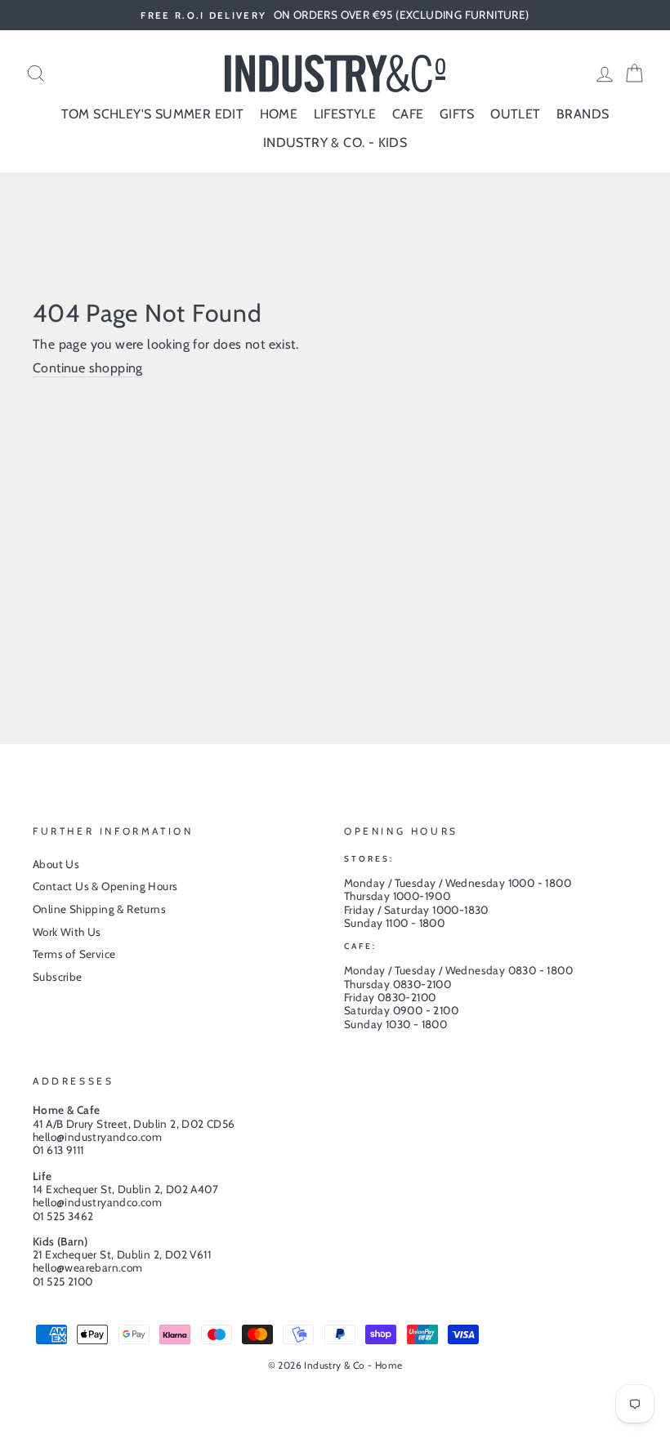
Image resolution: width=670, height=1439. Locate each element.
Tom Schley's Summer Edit (152, 114)
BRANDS (582, 114)
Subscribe (58, 976)
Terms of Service (74, 953)
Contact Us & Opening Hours (105, 886)
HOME (279, 114)
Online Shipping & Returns (99, 909)
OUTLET (515, 114)
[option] (335, 15)
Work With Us (67, 931)
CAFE (408, 114)
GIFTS (457, 114)
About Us (56, 864)
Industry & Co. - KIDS (335, 142)
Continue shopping (88, 368)
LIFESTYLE (345, 114)
